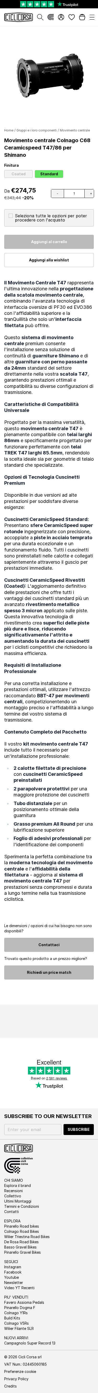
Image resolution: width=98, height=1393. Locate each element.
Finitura (11, 165)
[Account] (61, 17)
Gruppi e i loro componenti (36, 130)
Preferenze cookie (20, 1371)
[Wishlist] (71, 17)
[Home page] (18, 17)
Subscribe (79, 1129)
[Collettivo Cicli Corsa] (51, 17)
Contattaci (49, 944)
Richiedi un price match (49, 972)
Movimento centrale (75, 130)
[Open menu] (92, 17)
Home (8, 130)
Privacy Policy (16, 1379)
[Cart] (82, 17)
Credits (10, 1386)
